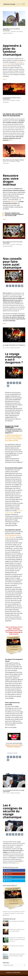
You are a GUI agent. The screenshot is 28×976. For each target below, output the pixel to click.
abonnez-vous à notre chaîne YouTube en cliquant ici (14, 746)
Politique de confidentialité (13, 972)
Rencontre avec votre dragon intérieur (13, 160)
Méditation (12, 100)
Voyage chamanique (8, 33)
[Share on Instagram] (10, 286)
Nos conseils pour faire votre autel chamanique (12, 242)
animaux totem (14, 201)
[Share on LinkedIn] (16, 286)
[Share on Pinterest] (19, 286)
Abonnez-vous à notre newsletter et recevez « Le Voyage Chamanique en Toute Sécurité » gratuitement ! (14, 913)
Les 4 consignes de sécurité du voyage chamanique (13, 790)
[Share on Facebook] (7, 286)
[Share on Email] (22, 286)
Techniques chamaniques (17, 31)
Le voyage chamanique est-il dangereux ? (14, 345)
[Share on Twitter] (13, 286)
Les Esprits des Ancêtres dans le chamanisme (12, 98)
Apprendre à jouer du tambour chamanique (11, 29)
